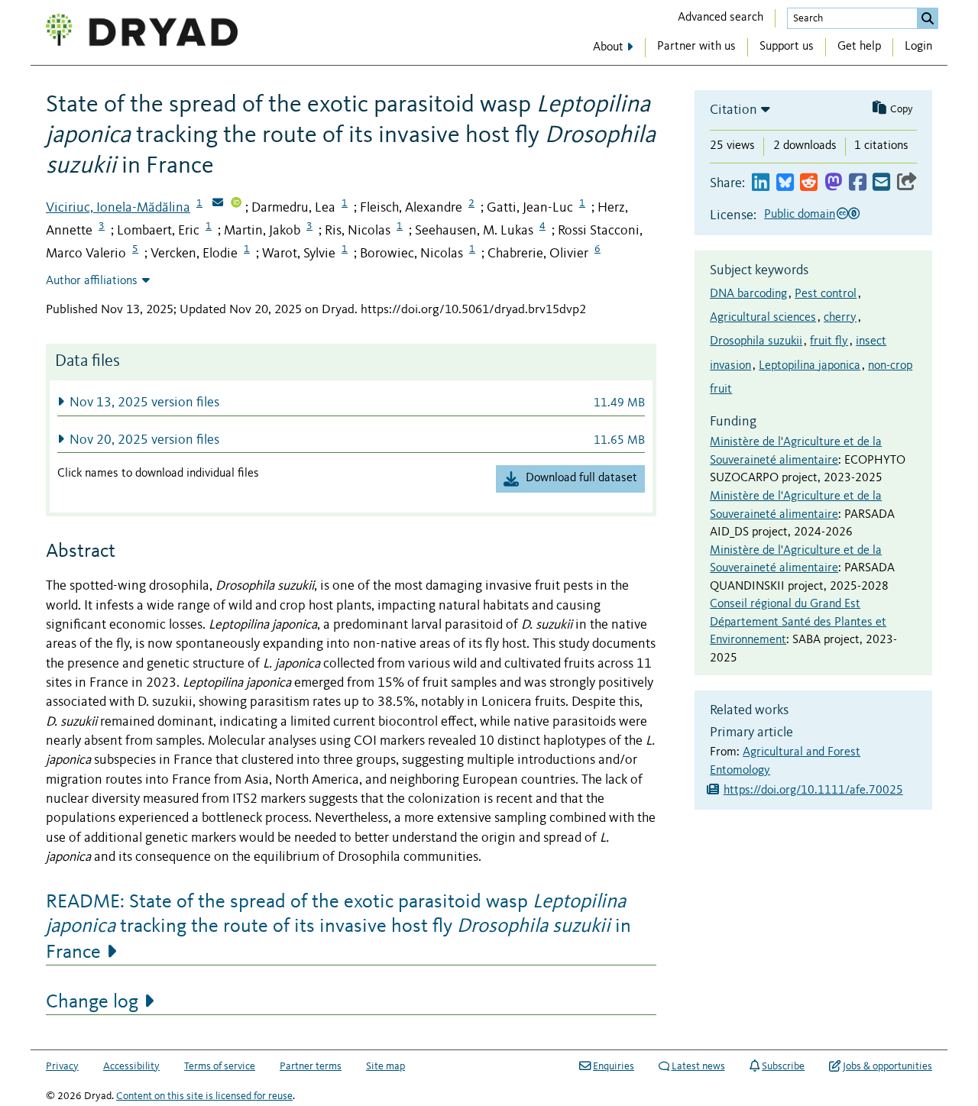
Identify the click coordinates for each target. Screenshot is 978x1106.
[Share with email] (881, 183)
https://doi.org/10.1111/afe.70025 (813, 790)
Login (918, 46)
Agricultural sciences (763, 318)
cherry (840, 318)
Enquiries (613, 1066)
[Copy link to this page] (907, 183)
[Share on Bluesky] (785, 183)
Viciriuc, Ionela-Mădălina (118, 208)
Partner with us (696, 46)
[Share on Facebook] (857, 183)
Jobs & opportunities (887, 1066)
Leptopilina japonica (809, 366)
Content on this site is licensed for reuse (204, 1096)
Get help (859, 46)
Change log (92, 1002)
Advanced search (720, 17)
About (608, 47)
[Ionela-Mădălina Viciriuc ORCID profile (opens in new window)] (236, 204)
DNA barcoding (748, 294)
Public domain (799, 215)
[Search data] (927, 18)
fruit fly (829, 341)
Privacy (62, 1066)
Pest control (826, 294)
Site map (385, 1066)
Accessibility (131, 1066)
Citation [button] (733, 110)
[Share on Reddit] (809, 183)
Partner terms (311, 1066)
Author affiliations (92, 281)
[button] (351, 402)
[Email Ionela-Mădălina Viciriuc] (218, 204)
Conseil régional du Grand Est (785, 604)
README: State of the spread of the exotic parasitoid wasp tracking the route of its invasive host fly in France (338, 927)
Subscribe (783, 1066)
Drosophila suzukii (756, 341)
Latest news (698, 1066)
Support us (786, 46)
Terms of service (219, 1066)
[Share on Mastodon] (833, 183)
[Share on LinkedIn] (760, 183)
